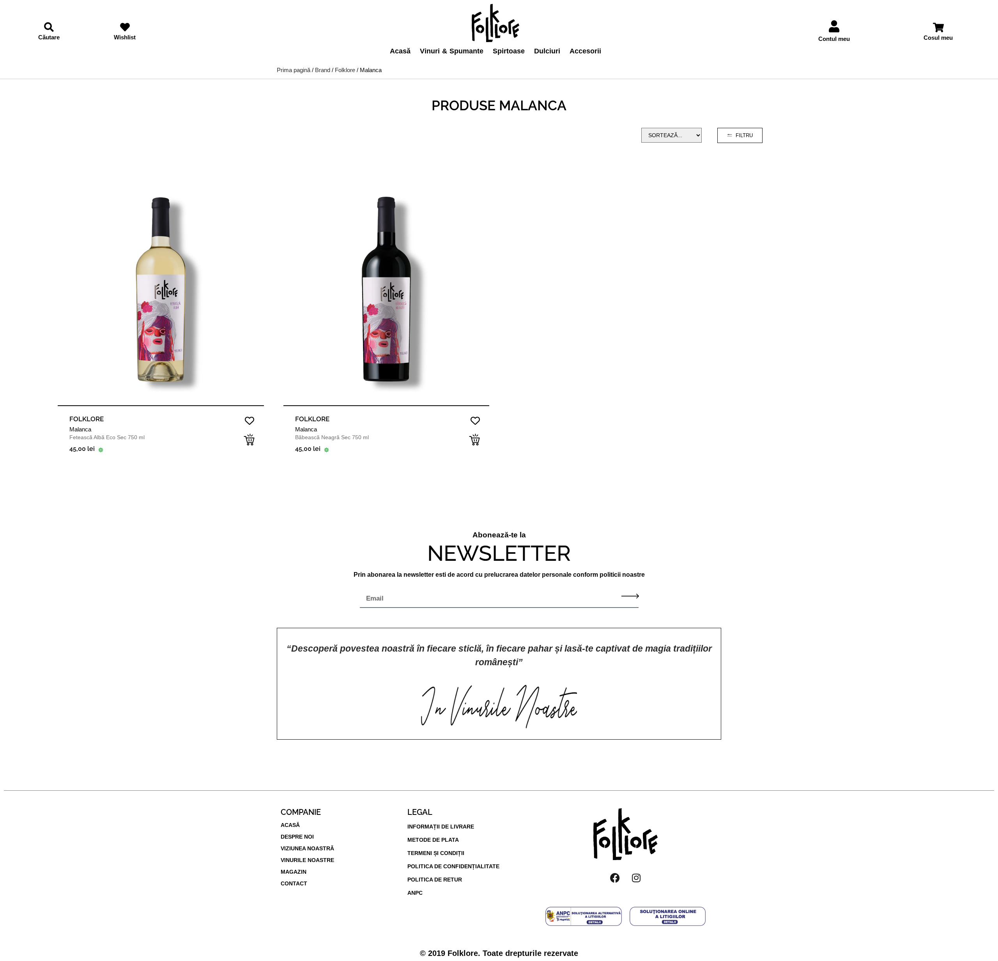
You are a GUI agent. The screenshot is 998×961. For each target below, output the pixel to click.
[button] (249, 439)
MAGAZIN (293, 872)
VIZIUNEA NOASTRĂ (307, 848)
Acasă (400, 51)
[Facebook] (615, 877)
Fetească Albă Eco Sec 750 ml (107, 437)
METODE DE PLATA (433, 840)
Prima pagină (293, 70)
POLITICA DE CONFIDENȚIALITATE (453, 866)
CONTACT (294, 883)
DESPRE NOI (297, 837)
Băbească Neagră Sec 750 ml (332, 437)
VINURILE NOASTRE (307, 860)
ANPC (415, 893)
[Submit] (630, 596)
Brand (322, 70)
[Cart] (938, 27)
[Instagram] (636, 877)
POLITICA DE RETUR (434, 879)
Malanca (80, 429)
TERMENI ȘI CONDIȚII (435, 853)
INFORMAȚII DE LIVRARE (440, 826)
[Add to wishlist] (249, 420)
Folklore (345, 70)
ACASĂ (290, 825)
